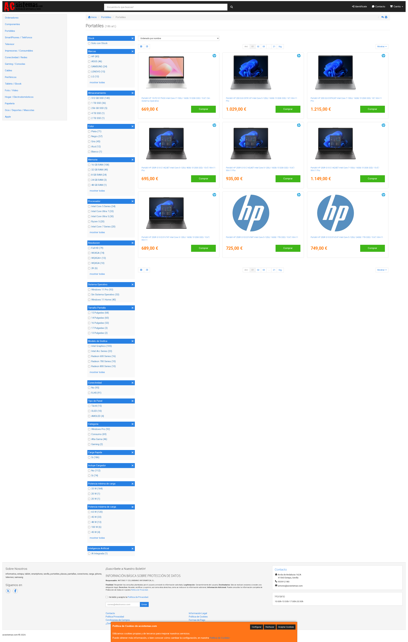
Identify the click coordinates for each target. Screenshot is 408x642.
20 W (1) (95, 493)
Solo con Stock (99, 43)
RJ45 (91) (96, 392)
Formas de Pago (197, 620)
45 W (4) (95, 532)
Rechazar (270, 627)
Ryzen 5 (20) (97, 221)
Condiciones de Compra (118, 620)
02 (258, 46)
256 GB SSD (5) (99, 108)
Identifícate (360, 6)
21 (274, 46)
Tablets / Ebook (13, 83)
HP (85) (95, 56)
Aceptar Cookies (286, 627)
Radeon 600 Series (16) (103, 356)
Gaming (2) (97, 444)
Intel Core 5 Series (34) (103, 206)
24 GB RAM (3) (99, 179)
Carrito (397, 6)
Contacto (380, 6)
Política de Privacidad (139, 590)
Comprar (203, 109)
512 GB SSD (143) (100, 98)
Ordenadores (11, 17)
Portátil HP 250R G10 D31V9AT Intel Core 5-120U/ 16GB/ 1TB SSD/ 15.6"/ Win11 (262, 237)
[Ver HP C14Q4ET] (263, 143)
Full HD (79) (97, 248)
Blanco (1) (96, 151)
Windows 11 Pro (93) (102, 289)
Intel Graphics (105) (101, 346)
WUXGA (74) (97, 252)
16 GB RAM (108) (100, 164)
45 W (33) (96, 517)
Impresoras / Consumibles (19, 50)
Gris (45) (95, 141)
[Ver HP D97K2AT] (347, 74)
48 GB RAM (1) (99, 185)
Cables (8, 70)
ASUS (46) (96, 61)
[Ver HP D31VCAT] (347, 213)
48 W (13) (96, 522)
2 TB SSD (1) (98, 118)
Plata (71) (96, 131)
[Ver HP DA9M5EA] (178, 74)
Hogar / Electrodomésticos (19, 97)
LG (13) (95, 76)
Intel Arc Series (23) (101, 351)
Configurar (256, 627)
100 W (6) (96, 527)
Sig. (280, 46)
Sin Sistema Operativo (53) (105, 294)
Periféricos (10, 77)
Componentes (12, 24)
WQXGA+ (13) (98, 258)
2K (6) (94, 268)
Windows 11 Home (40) (103, 299)
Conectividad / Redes (16, 57)
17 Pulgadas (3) (99, 328)
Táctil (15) (96, 405)
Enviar (144, 604)
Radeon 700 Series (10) (103, 361)
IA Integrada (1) (99, 553)
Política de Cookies (220, 637)
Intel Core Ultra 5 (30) (102, 216)
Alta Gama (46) (99, 439)
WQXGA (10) (97, 263)
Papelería (10, 103)
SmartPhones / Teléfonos (18, 37)
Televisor (9, 44)
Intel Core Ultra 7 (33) (102, 211)
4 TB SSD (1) (98, 113)
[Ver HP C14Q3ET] (178, 143)
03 (264, 46)
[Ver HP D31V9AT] (263, 213)
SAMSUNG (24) (99, 66)
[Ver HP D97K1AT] (263, 74)
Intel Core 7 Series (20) (103, 226)
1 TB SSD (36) (98, 103)
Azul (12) (96, 146)
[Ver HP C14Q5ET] (347, 143)
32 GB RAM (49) (99, 169)
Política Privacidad (115, 616)
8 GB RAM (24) (99, 174)
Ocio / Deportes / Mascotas (19, 110)
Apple (8, 116)
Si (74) (94, 475)
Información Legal (198, 613)
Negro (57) (96, 136)
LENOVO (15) (98, 71)
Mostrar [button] (381, 46)
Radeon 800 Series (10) (103, 366)
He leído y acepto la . (129, 597)
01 (252, 46)
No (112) (95, 470)
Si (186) (95, 457)
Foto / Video (11, 90)
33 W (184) (97, 488)
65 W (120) (97, 511)
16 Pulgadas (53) (100, 322)
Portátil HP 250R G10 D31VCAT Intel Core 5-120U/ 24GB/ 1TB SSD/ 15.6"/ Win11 (347, 237)
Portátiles (10, 31)
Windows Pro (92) (100, 429)
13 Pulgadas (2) (99, 333)
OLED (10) (96, 411)
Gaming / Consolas (15, 64)
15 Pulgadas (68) (100, 312)
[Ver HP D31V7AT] (178, 213)
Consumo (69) (98, 434)
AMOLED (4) (97, 416)
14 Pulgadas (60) (100, 317)
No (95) (95, 387)
